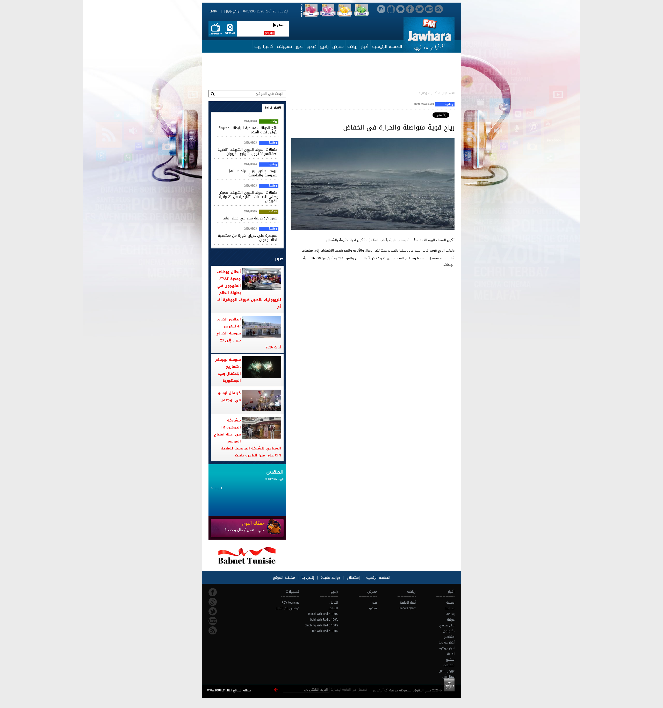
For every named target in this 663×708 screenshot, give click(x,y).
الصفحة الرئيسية (387, 46)
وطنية (423, 93)
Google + (212, 602)
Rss (212, 630)
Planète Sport (407, 608)
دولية (451, 620)
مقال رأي (448, 677)
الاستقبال (448, 93)
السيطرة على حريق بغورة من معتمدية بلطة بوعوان (248, 237)
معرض (338, 46)
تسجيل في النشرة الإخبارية (348, 689)
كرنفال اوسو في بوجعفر (229, 397)
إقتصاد (450, 614)
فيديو (311, 46)
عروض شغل (447, 671)
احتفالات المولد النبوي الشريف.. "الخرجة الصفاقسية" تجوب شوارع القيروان (248, 151)
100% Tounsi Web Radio (323, 614)
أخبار (365, 46)
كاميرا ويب (263, 46)
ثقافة (451, 654)
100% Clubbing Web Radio (321, 625)
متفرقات (449, 665)
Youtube (212, 621)
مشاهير (449, 637)
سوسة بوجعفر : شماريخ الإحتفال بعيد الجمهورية (228, 370)
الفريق (333, 602)
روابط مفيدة (330, 577)
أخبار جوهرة (447, 648)
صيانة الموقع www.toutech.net (229, 690)
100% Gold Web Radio (324, 620)
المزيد (218, 488)
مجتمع (273, 212)
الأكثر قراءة (273, 107)
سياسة (450, 608)
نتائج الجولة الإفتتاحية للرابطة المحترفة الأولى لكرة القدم (248, 130)
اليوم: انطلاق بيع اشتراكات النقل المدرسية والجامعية (252, 173)
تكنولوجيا (448, 631)
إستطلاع (352, 577)
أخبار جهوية (447, 642)
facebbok (212, 592)
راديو (324, 46)
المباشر (333, 608)
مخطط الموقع (284, 577)
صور (299, 46)
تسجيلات (284, 46)
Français (231, 11)
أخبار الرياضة (408, 602)
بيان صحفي (447, 625)
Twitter (212, 611)
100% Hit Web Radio (325, 631)
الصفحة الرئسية (377, 577)
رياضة (352, 46)
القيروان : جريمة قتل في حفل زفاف (250, 218)
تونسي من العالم (287, 608)
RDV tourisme (290, 602)
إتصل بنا (307, 577)
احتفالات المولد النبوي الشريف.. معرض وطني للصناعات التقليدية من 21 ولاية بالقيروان (248, 196)
